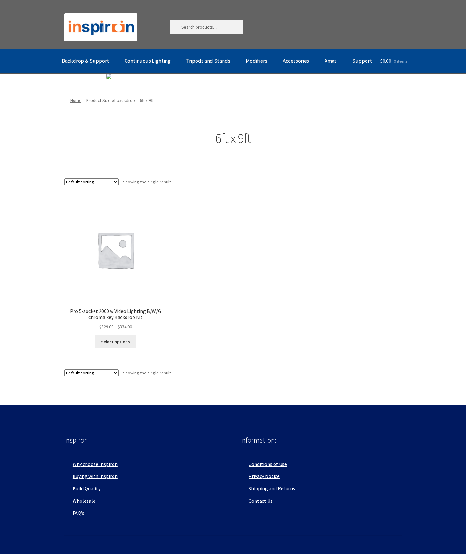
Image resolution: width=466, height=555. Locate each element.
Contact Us (261, 501)
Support (362, 60)
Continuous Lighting (148, 60)
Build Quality (86, 488)
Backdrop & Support (85, 60)
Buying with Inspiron (95, 476)
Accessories (296, 60)
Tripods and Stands (208, 60)
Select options (115, 342)
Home (75, 100)
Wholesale (84, 501)
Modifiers (256, 60)
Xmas (331, 60)
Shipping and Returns (272, 488)
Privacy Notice (264, 476)
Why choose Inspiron (95, 464)
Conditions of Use (268, 464)
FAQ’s (78, 513)
